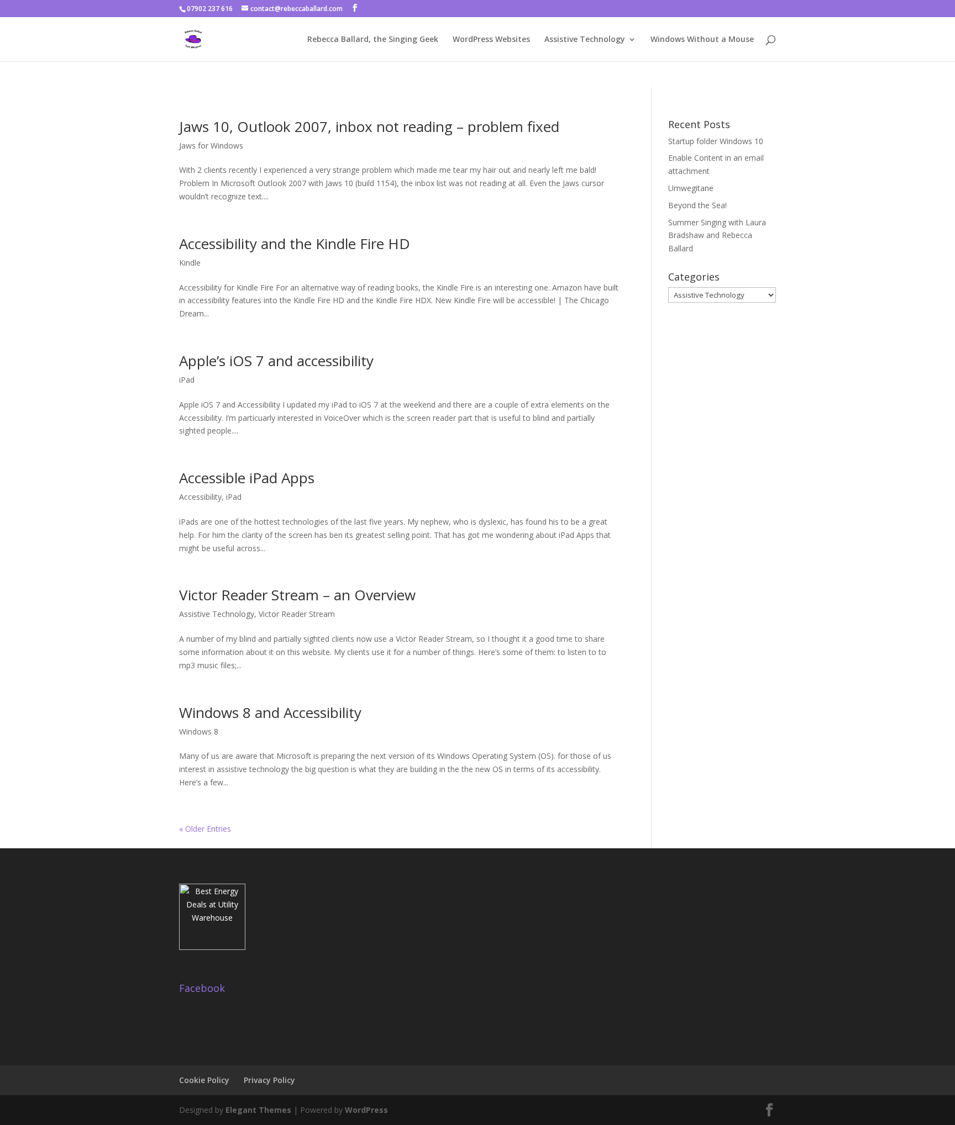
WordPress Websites (491, 39)
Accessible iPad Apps (246, 478)
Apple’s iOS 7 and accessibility (276, 361)
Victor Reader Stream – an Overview (297, 595)
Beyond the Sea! (697, 205)
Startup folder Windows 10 (715, 141)
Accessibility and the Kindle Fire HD (294, 243)
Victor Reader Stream (297, 614)
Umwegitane (690, 188)
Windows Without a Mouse (702, 39)
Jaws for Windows (211, 145)
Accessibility (200, 497)
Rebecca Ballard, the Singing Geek (372, 39)
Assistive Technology (584, 39)
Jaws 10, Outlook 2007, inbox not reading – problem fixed (369, 126)
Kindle (190, 262)
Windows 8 (198, 731)
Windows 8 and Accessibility (270, 712)
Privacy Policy (269, 1080)
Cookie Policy (204, 1080)
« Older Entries (205, 828)
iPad (187, 379)
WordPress (366, 1110)
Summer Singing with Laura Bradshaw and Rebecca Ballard (717, 235)
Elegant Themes (258, 1110)
